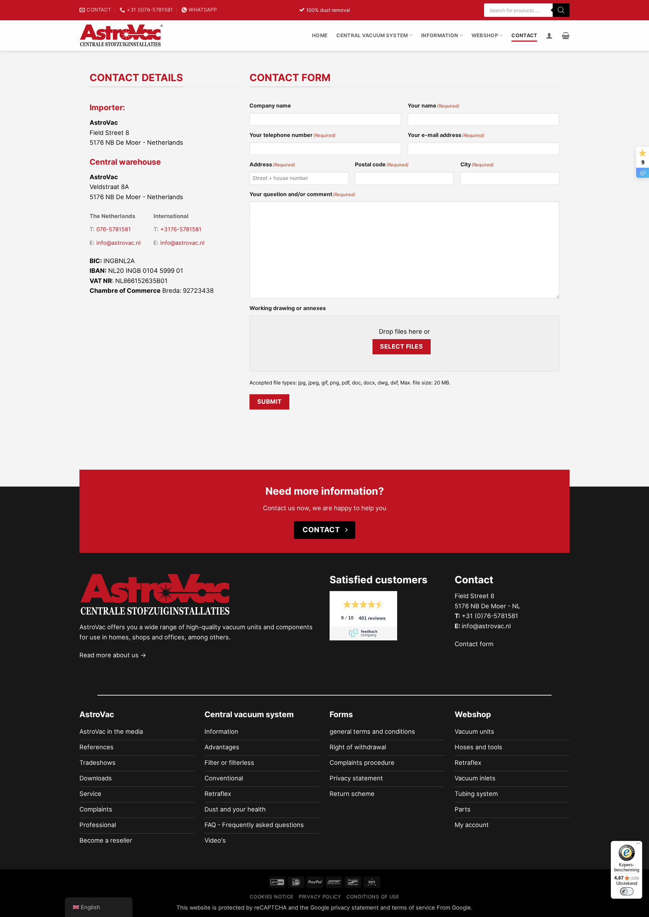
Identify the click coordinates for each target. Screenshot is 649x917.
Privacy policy (320, 896)
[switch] (626, 891)
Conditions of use (372, 896)
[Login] (549, 35)
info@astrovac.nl (118, 242)
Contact (524, 35)
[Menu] (638, 845)
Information (439, 35)
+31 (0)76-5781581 (490, 615)
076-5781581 (113, 229)
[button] (566, 35)
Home (320, 35)
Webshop (485, 35)
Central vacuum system (372, 35)
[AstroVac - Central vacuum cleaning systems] (121, 35)
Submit (269, 401)
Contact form (474, 644)
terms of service (413, 907)
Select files (401, 346)
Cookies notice (271, 896)
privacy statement (355, 907)
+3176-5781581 (180, 229)
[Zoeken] (561, 10)
